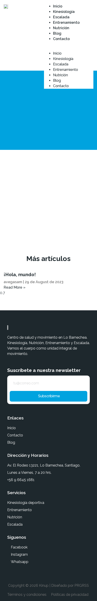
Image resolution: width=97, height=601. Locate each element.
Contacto (61, 39)
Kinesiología (64, 12)
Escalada (61, 17)
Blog (57, 33)
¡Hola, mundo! (20, 274)
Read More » (14, 287)
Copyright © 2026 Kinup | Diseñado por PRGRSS (48, 585)
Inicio (57, 6)
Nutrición (61, 28)
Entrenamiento (66, 22)
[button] (68, 45)
